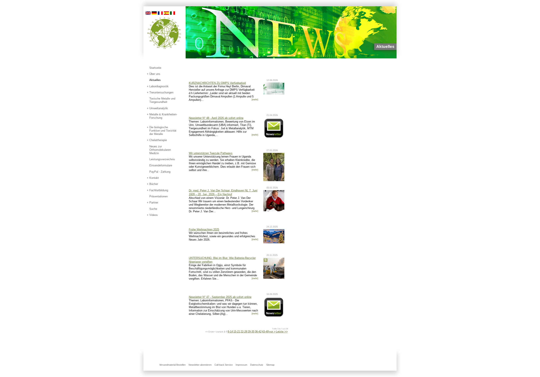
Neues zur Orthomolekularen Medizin (160, 150)
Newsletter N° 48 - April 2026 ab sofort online (216, 118)
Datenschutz (256, 365)
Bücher (153, 184)
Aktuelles (155, 80)
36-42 (258, 331)
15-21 (236, 331)
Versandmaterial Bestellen (172, 365)
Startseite (155, 67)
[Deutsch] (154, 12)
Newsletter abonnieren (200, 365)
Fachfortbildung (158, 190)
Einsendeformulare (160, 165)
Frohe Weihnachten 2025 (204, 229)
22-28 (243, 331)
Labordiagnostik (159, 86)
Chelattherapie (158, 140)
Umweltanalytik (158, 108)
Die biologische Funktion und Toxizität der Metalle (162, 131)
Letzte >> (282, 331)
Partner (153, 202)
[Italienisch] (172, 12)
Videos (153, 215)
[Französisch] (160, 12)
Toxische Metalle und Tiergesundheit (162, 100)
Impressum (241, 365)
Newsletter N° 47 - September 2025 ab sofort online (220, 297)
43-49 (265, 331)
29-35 (251, 331)
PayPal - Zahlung (159, 171)
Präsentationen (158, 196)
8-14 (230, 331)
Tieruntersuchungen (161, 92)
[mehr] (255, 99)
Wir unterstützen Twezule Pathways (210, 153)
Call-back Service (224, 365)
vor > (272, 331)
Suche (153, 208)
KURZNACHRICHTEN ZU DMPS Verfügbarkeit (217, 83)
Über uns (154, 73)
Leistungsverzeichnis (162, 159)
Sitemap (270, 365)
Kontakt (154, 177)
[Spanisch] (166, 12)
